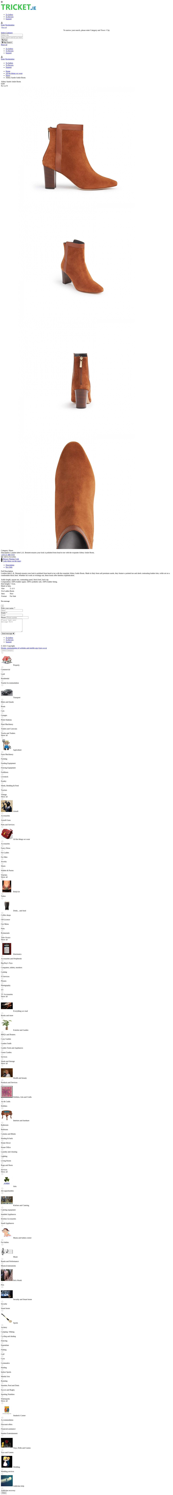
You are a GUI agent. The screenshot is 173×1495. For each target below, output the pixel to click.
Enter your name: (8, 608)
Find (5, 40)
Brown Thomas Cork (11, 559)
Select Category (7, 33)
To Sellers (9, 15)
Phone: (3, 617)
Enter (3, 25)
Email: (4, 613)
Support (9, 19)
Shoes (8, 76)
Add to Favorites (9, 557)
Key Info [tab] (9, 567)
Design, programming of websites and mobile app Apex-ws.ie (24, 648)
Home (8, 71)
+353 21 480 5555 (8, 555)
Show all (4, 735)
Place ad (4, 27)
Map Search (7, 42)
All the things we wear (14, 73)
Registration (9, 25)
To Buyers (9, 17)
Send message (7, 633)
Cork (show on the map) (12, 561)
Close (4, 1493)
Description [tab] (10, 565)
